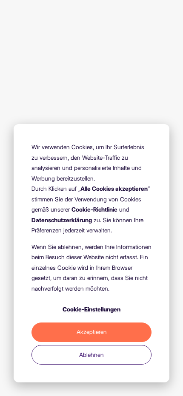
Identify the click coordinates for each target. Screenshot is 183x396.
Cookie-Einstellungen (91, 309)
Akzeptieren (92, 331)
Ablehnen (91, 354)
